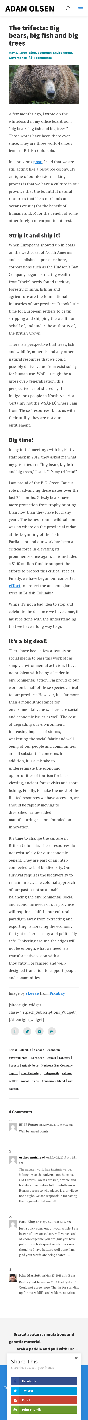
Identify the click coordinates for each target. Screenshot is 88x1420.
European (37, 1058)
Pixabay (57, 993)
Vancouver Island (53, 1081)
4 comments (42, 58)
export (51, 1058)
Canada (39, 1050)
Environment (62, 52)
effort (14, 585)
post (37, 161)
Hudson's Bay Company (57, 1065)
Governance (18, 58)
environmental (18, 1058)
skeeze (32, 993)
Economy (44, 52)
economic (53, 1050)
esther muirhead (32, 1157)
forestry (64, 1058)
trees (35, 1081)
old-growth (51, 1073)
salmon (67, 1073)
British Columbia (20, 1050)
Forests (14, 1065)
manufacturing (31, 1073)
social (25, 1081)
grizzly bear (30, 1065)
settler (13, 1081)
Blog (32, 52)
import (13, 1073)
